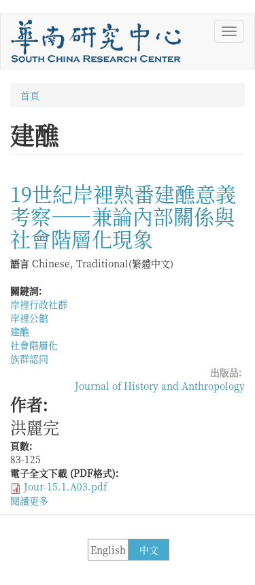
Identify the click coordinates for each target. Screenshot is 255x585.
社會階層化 (34, 345)
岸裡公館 (29, 317)
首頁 (29, 95)
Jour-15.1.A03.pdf (65, 486)
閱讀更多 (29, 500)
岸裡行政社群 (38, 304)
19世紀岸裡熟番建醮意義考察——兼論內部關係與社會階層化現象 (123, 215)
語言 (19, 263)
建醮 (19, 331)
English (108, 549)
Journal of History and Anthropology (160, 385)
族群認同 (29, 358)
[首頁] (96, 41)
